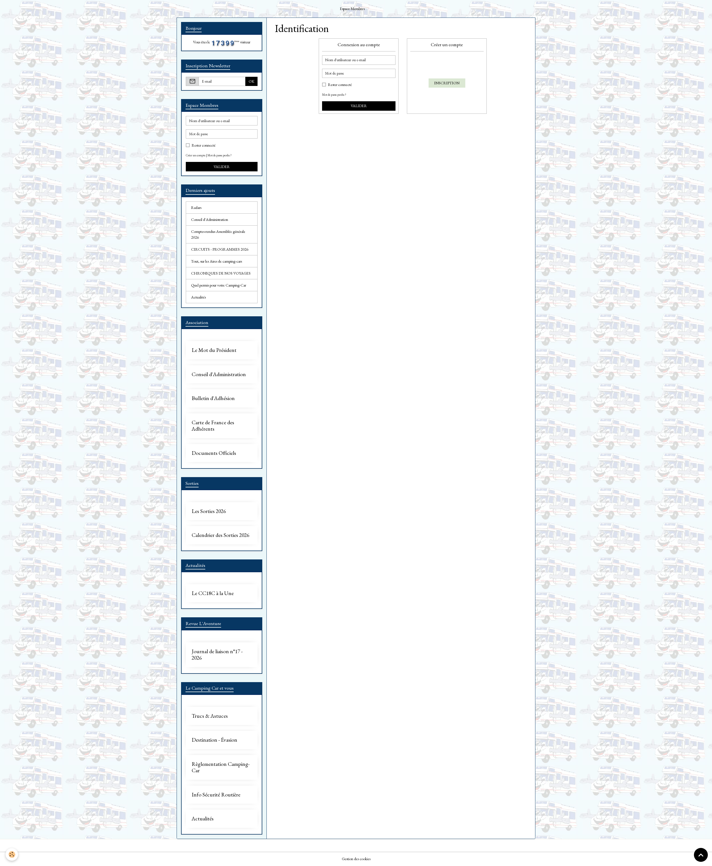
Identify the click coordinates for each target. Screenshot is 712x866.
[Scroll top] (701, 855)
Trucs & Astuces (210, 716)
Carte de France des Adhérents (213, 425)
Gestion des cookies (356, 858)
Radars (196, 207)
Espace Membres (352, 8)
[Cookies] (12, 854)
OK (251, 81)
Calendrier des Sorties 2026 (220, 535)
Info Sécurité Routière (216, 794)
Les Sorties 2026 (209, 511)
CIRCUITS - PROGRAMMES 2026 (219, 249)
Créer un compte (196, 155)
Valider (359, 105)
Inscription (446, 82)
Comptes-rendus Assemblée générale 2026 (218, 234)
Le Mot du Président (214, 350)
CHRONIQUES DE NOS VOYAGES (221, 273)
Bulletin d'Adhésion (213, 398)
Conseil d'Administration (209, 219)
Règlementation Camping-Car (220, 767)
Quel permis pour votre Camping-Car (218, 285)
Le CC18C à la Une (213, 593)
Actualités (198, 297)
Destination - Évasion (214, 740)
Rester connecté (340, 84)
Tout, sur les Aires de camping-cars (216, 261)
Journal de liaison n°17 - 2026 (217, 654)
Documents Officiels (214, 453)
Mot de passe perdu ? (334, 95)
